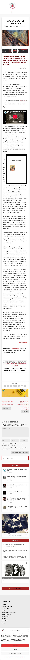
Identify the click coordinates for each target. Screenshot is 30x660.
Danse (3, 610)
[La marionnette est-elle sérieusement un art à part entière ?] (4, 485)
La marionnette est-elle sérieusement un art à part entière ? (17, 485)
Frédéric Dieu (14, 26)
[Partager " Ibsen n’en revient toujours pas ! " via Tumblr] (10, 386)
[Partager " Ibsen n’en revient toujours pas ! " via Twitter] (8, 386)
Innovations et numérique (9, 612)
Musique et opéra (6, 614)
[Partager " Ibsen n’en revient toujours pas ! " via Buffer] (19, 386)
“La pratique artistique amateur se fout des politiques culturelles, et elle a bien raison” (17, 508)
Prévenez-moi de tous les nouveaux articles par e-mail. (14, 448)
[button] (28, 630)
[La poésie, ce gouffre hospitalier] (4, 493)
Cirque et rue (5, 608)
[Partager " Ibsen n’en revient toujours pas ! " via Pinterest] (13, 386)
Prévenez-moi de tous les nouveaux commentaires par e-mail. (12, 444)
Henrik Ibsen (23, 100)
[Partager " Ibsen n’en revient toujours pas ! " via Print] (24, 386)
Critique (4, 623)
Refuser (15, 649)
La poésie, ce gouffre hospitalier (15, 491)
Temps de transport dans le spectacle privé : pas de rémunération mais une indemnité (16, 478)
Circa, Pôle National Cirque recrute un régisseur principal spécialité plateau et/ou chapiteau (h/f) (15, 557)
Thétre (4, 618)
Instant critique (23, 68)
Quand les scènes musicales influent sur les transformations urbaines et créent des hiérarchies (17, 499)
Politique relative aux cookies (11, 657)
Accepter (15, 646)
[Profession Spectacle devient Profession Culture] (4, 470)
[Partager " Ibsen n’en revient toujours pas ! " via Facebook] (5, 386)
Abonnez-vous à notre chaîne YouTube (15, 365)
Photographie (5, 616)
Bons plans (15, 540)
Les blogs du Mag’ (15, 588)
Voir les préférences (15, 653)
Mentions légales (20, 657)
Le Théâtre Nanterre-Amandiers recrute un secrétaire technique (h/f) (13, 545)
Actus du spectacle (7, 606)
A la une (4, 604)
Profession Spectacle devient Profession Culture (17, 470)
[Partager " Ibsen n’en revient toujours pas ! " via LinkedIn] (16, 386)
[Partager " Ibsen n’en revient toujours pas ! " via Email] (22, 386)
